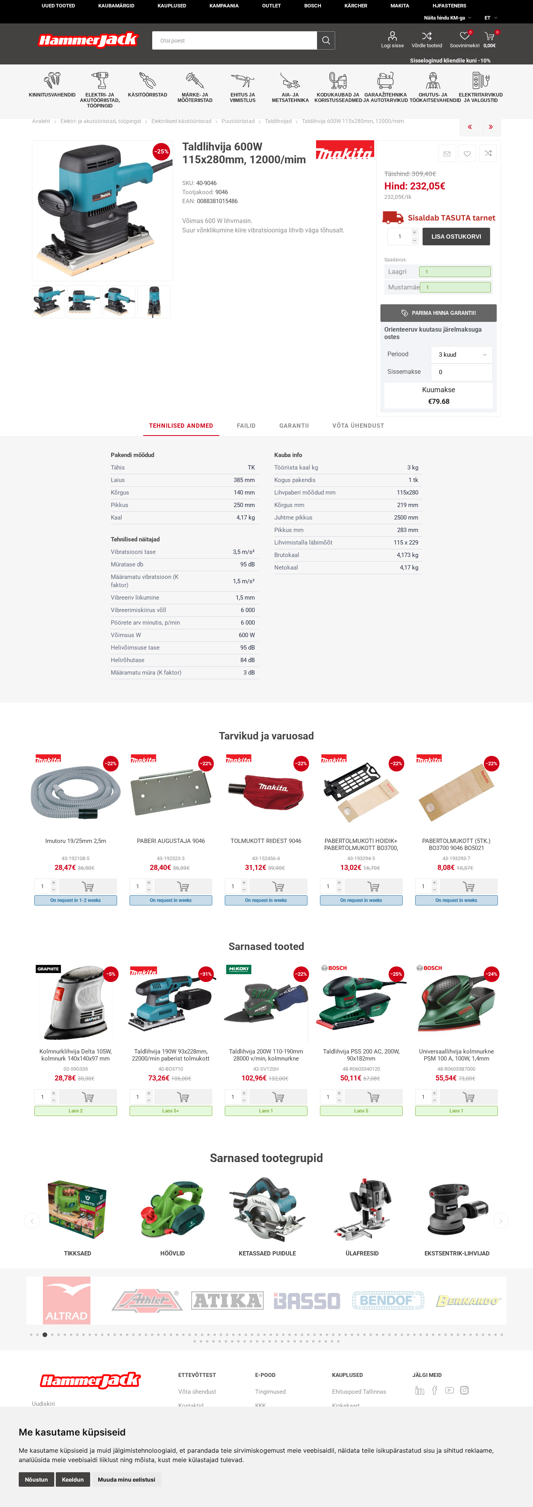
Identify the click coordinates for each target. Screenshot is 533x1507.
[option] (75, 831)
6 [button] (65, 1335)
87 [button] (257, 1341)
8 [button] (77, 1335)
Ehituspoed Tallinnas (359, 1391)
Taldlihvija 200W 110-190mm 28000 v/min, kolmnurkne (266, 1055)
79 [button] (207, 1341)
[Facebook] (434, 1390)
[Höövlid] (173, 1210)
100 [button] (338, 1341)
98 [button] (326, 1341)
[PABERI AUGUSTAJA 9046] (171, 793)
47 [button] (321, 1335)
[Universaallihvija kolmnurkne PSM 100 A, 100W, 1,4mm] (456, 1003)
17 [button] (133, 1335)
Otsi (326, 40)
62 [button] (414, 1335)
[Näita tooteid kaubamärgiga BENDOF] (330, 1301)
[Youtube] (449, 1390)
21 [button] (158, 1335)
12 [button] (102, 1335)
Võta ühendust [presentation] (358, 425)
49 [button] (333, 1335)
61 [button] (408, 1335)
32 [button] (227, 1335)
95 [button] (307, 1341)
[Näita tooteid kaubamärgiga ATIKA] (169, 1301)
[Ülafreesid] (362, 1210)
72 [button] (477, 1335)
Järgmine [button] (501, 1220)
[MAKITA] (345, 157)
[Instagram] (464, 1390)
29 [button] (208, 1335)
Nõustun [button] (36, 1479)
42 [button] (289, 1335)
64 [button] (427, 1335)
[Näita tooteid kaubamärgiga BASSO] (249, 1301)
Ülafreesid (362, 1253)
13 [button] (108, 1335)
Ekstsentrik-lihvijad (457, 1253)
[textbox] (234, 40)
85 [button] (244, 1341)
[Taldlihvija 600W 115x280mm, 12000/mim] (48, 301)
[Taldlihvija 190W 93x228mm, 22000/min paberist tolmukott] (171, 1003)
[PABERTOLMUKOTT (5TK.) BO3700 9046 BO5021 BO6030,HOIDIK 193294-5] (456, 793)
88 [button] (263, 1341)
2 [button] (37, 1335)
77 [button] (195, 1341)
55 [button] (371, 1335)
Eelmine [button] (32, 1220)
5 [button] (58, 1335)
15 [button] (121, 1335)
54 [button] (364, 1335)
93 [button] (294, 1341)
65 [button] (433, 1335)
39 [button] (271, 1335)
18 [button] (140, 1335)
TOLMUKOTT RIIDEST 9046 (266, 841)
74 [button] (489, 1335)
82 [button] (226, 1341)
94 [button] (301, 1341)
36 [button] (252, 1335)
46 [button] (314, 1335)
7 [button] (71, 1335)
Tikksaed (77, 1253)
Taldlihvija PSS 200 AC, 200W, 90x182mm (361, 1055)
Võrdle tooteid (427, 45)
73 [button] (483, 1335)
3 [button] (44, 1335)
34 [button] (239, 1335)
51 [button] (346, 1335)
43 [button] (296, 1335)
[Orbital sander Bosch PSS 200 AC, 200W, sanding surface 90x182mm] (361, 1003)
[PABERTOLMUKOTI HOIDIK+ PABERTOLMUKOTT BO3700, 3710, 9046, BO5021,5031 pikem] (361, 793)
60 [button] (402, 1335)
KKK (260, 1405)
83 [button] (232, 1341)
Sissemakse (404, 371)
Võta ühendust (197, 1391)
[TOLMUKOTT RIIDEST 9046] (266, 793)
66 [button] (439, 1335)
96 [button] (313, 1341)
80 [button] (213, 1341)
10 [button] (90, 1335)
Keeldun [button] (73, 1479)
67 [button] (445, 1335)
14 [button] (115, 1335)
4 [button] (51, 1334)
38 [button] (264, 1335)
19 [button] (146, 1335)
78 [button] (201, 1341)
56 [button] (377, 1335)
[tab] (181, 426)
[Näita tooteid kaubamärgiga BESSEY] (491, 1301)
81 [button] (220, 1341)
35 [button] (246, 1335)
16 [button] (127, 1335)
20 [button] (152, 1335)
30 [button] (214, 1335)
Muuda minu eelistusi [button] (126, 1479)
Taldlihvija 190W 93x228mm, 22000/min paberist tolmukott (171, 1055)
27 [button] (196, 1335)
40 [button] (277, 1335)
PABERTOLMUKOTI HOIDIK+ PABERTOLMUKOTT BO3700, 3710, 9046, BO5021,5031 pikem (361, 851)
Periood (398, 354)
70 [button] (464, 1335)
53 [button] (358, 1335)
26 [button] (189, 1335)
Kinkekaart (346, 1405)
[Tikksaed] (78, 1210)
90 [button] (276, 1341)
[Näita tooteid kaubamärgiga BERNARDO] (410, 1301)
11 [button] (96, 1335)
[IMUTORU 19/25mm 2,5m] (75, 793)
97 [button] (319, 1341)
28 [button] (202, 1335)
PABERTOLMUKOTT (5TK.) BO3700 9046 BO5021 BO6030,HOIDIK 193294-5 (456, 848)
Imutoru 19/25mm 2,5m (75, 841)
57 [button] (383, 1335)
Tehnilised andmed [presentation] (181, 425)
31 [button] (221, 1335)
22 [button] (164, 1335)
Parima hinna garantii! (444, 313)
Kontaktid (190, 1405)
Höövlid (172, 1253)
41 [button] (283, 1335)
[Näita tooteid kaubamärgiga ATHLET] (89, 1301)
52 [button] (352, 1335)
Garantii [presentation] (294, 425)
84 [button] (238, 1341)
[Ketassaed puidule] (267, 1210)
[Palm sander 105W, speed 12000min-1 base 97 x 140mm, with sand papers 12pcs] (75, 1003)
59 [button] (395, 1335)
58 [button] (389, 1335)
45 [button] (308, 1335)
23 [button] (171, 1335)
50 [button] (339, 1335)
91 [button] (282, 1341)
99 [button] (332, 1341)
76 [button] (502, 1335)
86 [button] (251, 1341)
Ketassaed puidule (267, 1253)
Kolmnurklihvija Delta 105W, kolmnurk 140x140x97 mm (75, 1055)
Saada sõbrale (447, 153)
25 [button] (183, 1335)
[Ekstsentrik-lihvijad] (457, 1210)
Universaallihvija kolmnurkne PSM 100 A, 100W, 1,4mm (456, 1055)
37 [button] (258, 1335)
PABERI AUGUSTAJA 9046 (171, 841)
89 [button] (269, 1341)
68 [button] (452, 1335)
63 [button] (420, 1335)
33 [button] (233, 1335)
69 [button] (458, 1335)
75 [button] (495, 1335)
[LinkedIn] (420, 1390)
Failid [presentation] (246, 425)
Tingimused (270, 1391)
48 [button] (327, 1335)
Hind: (396, 186)
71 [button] (470, 1335)
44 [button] (302, 1335)
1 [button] (31, 1335)
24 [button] (177, 1335)
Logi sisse (392, 45)
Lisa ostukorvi (456, 236)
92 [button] (288, 1341)
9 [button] (83, 1335)
